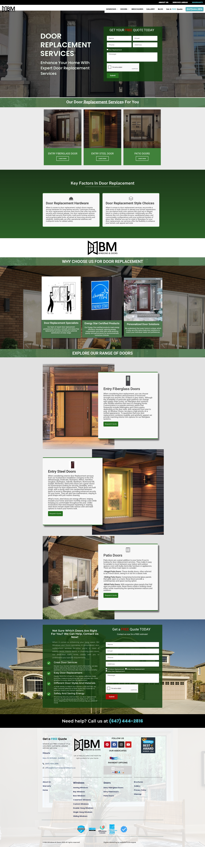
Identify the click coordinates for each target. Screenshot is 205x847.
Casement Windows (82, 800)
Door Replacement (115, 50)
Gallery (137, 786)
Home (45, 790)
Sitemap (137, 794)
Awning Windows (80, 787)
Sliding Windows (80, 816)
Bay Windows (79, 791)
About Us (47, 782)
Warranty (47, 786)
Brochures (138, 782)
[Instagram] (121, 744)
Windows (78, 782)
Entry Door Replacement (135, 669)
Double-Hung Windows (83, 808)
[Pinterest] (107, 744)
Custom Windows (81, 804)
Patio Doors (109, 796)
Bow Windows (79, 796)
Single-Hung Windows (82, 812)
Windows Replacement (115, 669)
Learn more (63, 158)
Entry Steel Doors (111, 791)
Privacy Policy (140, 790)
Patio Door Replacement (116, 671)
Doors (107, 782)
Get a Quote (55, 739)
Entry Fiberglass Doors (113, 787)
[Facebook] (114, 744)
